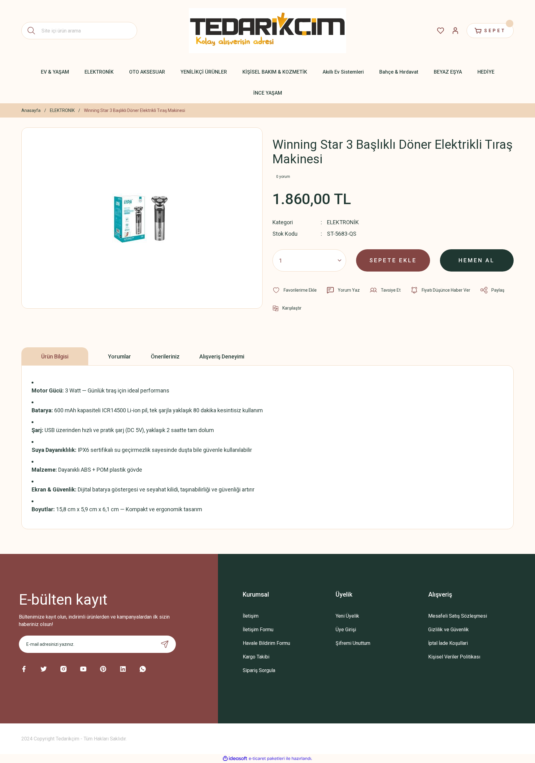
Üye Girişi (346, 629)
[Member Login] (455, 30)
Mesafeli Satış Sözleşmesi (457, 616)
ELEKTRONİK (343, 222)
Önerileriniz (165, 356)
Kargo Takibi (256, 657)
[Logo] (267, 30)
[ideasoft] (235, 758)
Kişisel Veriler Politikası (454, 657)
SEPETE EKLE (393, 260)
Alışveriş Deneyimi (221, 356)
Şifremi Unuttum (353, 643)
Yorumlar (119, 356)
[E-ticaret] (267, 758)
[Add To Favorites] (294, 290)
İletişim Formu (258, 629)
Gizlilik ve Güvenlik (448, 629)
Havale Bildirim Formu (266, 643)
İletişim (251, 616)
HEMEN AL (477, 260)
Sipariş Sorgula (259, 670)
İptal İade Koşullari (448, 643)
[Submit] (165, 644)
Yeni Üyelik (347, 616)
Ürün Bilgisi (54, 356)
